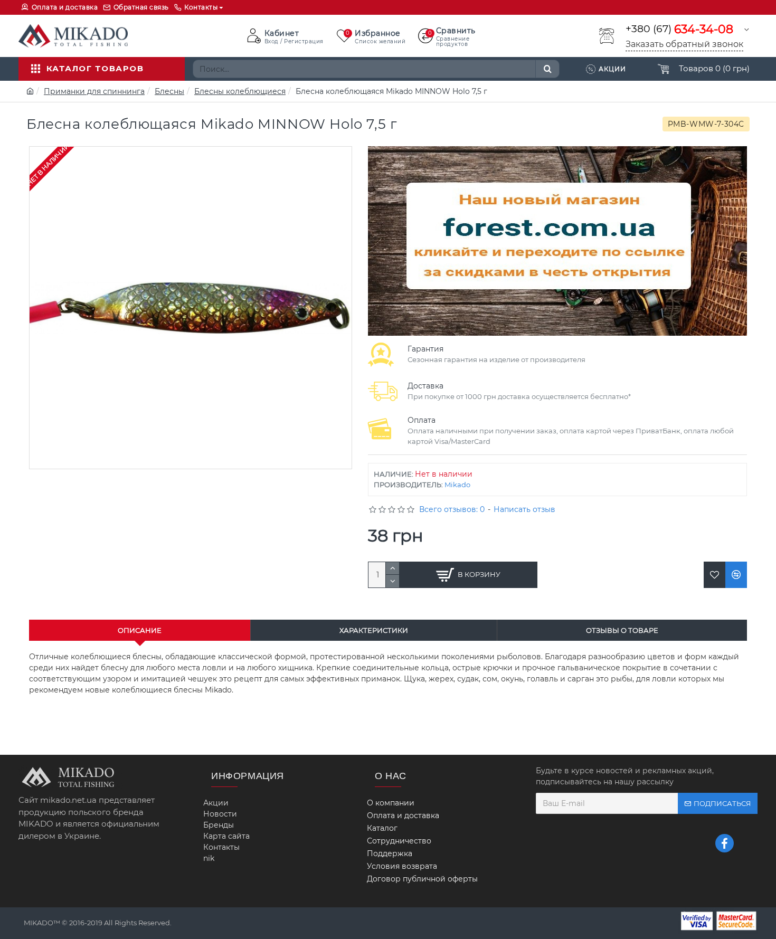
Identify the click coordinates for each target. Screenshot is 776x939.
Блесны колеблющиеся (240, 91)
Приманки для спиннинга (94, 91)
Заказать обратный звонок (684, 44)
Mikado (457, 484)
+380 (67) (679, 29)
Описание (140, 630)
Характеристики (373, 630)
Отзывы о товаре (622, 630)
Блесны (169, 91)
